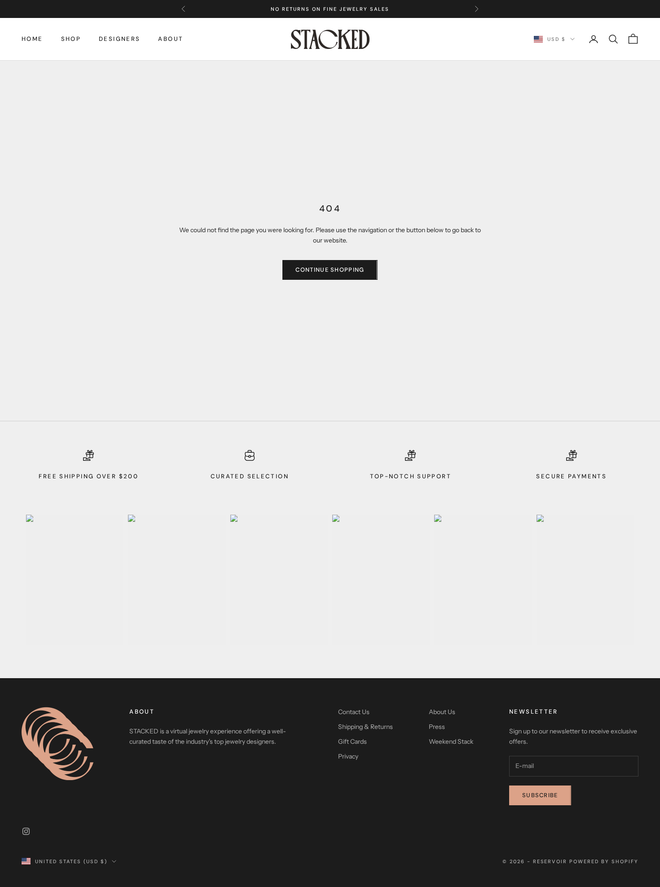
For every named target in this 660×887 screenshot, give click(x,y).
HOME (32, 39)
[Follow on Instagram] (26, 831)
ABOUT (170, 39)
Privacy (348, 756)
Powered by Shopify (603, 861)
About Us (442, 712)
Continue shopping (329, 270)
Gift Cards (352, 741)
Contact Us (354, 712)
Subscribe (540, 795)
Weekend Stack (451, 741)
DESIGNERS (119, 39)
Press (437, 727)
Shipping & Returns (365, 727)
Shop (71, 39)
